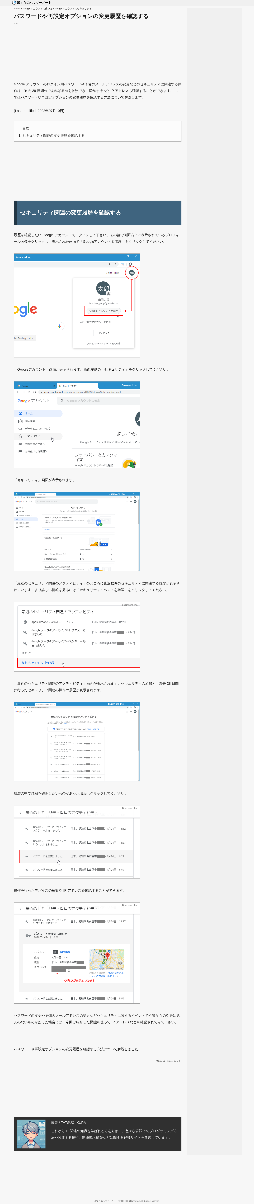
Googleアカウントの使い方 (37, 8)
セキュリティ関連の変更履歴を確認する (53, 135)
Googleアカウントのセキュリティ (73, 8)
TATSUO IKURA (73, 1123)
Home (17, 8)
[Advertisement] (97, 50)
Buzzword (135, 1201)
